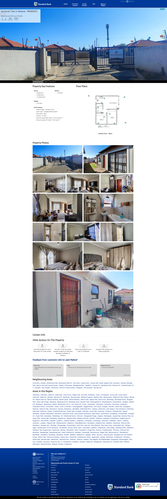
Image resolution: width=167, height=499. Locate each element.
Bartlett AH (58, 397)
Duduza (94, 409)
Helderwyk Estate (70, 416)
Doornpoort (54, 465)
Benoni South (63, 399)
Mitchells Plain (88, 489)
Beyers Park (93, 399)
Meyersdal (116, 423)
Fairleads (85, 411)
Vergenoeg (114, 439)
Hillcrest (80, 416)
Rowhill (66, 435)
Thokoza (79, 439)
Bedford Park (98, 397)
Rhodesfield (124, 432)
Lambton (59, 421)
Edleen (50, 411)
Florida (86, 477)
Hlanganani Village (90, 416)
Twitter (34, 476)
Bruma (55, 404)
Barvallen (66, 397)
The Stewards (88, 388)
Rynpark (88, 435)
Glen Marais (96, 414)
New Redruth (95, 425)
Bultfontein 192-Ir (64, 404)
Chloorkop (115, 404)
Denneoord (53, 409)
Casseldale (91, 404)
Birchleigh (110, 399)
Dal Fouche (97, 407)
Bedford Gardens (87, 397)
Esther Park (70, 411)
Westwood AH (107, 442)
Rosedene (59, 435)
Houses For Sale (37, 457)
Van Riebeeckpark (104, 439)
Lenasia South (88, 492)
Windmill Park (118, 442)
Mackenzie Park (106, 385)
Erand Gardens (88, 494)
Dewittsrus (67, 409)
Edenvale (43, 411)
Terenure (73, 439)
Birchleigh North (120, 399)
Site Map (35, 462)
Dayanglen (126, 407)
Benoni (126, 397)
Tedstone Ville (64, 439)
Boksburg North (62, 402)
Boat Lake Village (43, 402)
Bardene (50, 397)
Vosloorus (46, 442)
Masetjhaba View (80, 423)
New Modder (45, 388)
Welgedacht (98, 442)
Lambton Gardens (69, 421)
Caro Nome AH (76, 404)
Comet (57, 407)
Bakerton (43, 397)
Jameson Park (126, 416)
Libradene (112, 421)
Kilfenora (99, 418)
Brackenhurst (117, 402)
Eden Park (36, 411)
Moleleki (53, 425)
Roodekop (52, 435)
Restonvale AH (114, 432)
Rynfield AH (81, 435)
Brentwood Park (52, 383)
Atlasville (36, 397)
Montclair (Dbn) (89, 475)
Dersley (60, 409)
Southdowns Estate (84, 437)
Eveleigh (78, 411)
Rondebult (36, 435)
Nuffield (94, 428)
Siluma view (64, 437)
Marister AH (116, 385)
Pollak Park (91, 430)
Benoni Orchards (52, 399)
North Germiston (52, 428)
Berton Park (85, 399)
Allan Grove (67, 395)
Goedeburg (113, 414)
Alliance (21, 11)
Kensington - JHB (55, 472)
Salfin (94, 435)
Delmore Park (43, 409)
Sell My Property (55, 460)
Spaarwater (95, 437)
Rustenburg (88, 487)
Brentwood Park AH (65, 383)
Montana (87, 465)
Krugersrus (36, 421)
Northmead (63, 428)
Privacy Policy (36, 459)
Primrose (116, 430)
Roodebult (44, 435)
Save (42, 347)
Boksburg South (74, 402)
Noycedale (86, 428)
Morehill (37, 388)
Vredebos (75, 442)
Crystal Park (94, 383)
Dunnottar (101, 409)
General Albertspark (46, 414)
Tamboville (54, 439)
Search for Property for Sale (57, 458)
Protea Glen (54, 489)
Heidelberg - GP (57, 416)
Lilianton (125, 421)
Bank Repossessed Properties (58, 457)
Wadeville (89, 442)
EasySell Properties (84, 4)
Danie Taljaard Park (105, 383)
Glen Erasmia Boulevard (83, 414)
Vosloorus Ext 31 (56, 442)
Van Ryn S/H (98, 388)
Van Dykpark (94, 439)
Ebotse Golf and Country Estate (47, 385)
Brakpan (125, 402)
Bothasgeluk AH (95, 402)
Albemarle (36, 395)
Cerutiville (107, 404)
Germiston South (68, 414)
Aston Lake (114, 395)
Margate (87, 482)
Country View (85, 383)
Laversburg (96, 421)
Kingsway (106, 418)
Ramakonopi (44, 432)
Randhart (78, 432)
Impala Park (116, 416)
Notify (62, 347)
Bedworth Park (118, 397)
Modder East (45, 425)
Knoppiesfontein (78, 385)
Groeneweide (122, 414)
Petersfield (70, 430)
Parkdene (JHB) (121, 428)
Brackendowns (107, 402)
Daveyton (116, 383)
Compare (104, 347)
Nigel (34, 428)
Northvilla (54, 388)
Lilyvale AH (96, 385)
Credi (61, 407)
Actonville (36, 383)
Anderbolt (91, 395)
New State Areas (106, 425)
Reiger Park (104, 432)
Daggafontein (88, 407)
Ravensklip (85, 432)
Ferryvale (101, 411)
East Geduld (110, 409)
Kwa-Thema (44, 421)
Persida (62, 430)
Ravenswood (95, 432)
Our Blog (35, 471)
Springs (102, 437)
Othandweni (102, 428)
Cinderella (123, 404)
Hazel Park (39, 416)
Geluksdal (36, 414)
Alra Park (84, 395)
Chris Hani (76, 383)
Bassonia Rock (75, 397)
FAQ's (94, 4)
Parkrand (35, 430)
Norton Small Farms (75, 428)
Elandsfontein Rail (59, 411)
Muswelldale (71, 425)
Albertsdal (58, 395)
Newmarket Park (118, 425)
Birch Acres (102, 399)
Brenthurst (39, 404)
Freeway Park (117, 411)
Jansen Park (45, 418)
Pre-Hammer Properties (75, 4)
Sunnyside (53, 470)
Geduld (124, 411)
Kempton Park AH (83, 418)
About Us (35, 470)
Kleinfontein (115, 418)
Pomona (98, 430)
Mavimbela (91, 423)
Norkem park (41, 428)
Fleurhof (87, 470)
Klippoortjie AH (125, 418)
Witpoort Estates (57, 444)
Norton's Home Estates (67, 388)
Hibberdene (54, 487)
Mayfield (109, 423)
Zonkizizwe (68, 444)
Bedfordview (108, 397)
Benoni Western (74, 399)
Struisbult (126, 437)
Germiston (58, 414)
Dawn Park (118, 407)
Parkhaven (130, 428)
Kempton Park (71, 418)
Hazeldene (47, 416)
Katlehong (53, 418)
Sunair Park (36, 439)
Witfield (126, 442)
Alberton (51, 395)
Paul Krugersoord (45, 430)
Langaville (80, 421)
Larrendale (88, 421)
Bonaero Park (84, 402)
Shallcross (53, 477)
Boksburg (53, 402)
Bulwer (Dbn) (54, 475)
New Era (87, 425)
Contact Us (35, 473)
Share (83, 347)
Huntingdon (108, 416)
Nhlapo (127, 425)
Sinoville (53, 467)
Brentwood (47, 404)
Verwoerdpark (123, 439)
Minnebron (36, 425)
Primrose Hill (124, 430)
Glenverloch (105, 414)
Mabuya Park (51, 423)
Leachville (105, 421)
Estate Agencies (36, 468)
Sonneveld (73, 437)
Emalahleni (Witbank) (90, 484)
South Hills (87, 472)
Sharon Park (42, 437)
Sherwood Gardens (53, 437)
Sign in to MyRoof (103, 4)
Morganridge (61, 425)
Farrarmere (68, 385)
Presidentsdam (107, 430)
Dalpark (104, 407)
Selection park (108, 435)
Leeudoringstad (54, 494)
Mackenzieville (61, 423)
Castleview (99, 404)
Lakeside (52, 421)
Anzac (98, 395)
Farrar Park (93, 411)
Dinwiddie (75, 409)
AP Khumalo (105, 395)
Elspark (61, 385)
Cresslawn (67, 407)
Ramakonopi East (55, 432)
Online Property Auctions (39, 467)
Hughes (100, 416)
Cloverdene (49, 407)
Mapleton (70, 423)
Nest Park (80, 425)
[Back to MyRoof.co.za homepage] (144, 1)
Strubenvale (118, 437)
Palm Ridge (110, 428)
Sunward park (45, 439)
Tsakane (86, 439)
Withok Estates (46, 444)
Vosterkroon (67, 442)
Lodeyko (43, 423)
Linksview (36, 423)
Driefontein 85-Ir (85, 409)
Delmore (35, 409)
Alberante (44, 395)
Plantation (82, 430)
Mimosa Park (125, 423)
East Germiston (121, 409)
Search (66, 4)
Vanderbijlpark (54, 482)
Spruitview (109, 437)
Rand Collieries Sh (68, 432)
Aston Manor (123, 395)
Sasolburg (53, 484)
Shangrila (79, 388)
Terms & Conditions (37, 460)
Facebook (35, 477)
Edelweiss (130, 409)
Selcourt (99, 435)
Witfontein (36, 444)
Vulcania (82, 442)
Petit (76, 430)
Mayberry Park (100, 423)
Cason (84, 404)
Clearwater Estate (39, 407)
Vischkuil (39, 442)
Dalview (111, 407)
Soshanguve (88, 467)
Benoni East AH (41, 399)
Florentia (108, 411)
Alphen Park (76, 395)
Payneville (55, 430)
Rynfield (73, 435)
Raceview (36, 432)
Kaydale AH (62, 418)
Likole (119, 421)
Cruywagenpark (77, 407)
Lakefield (88, 385)
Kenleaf (92, 418)
